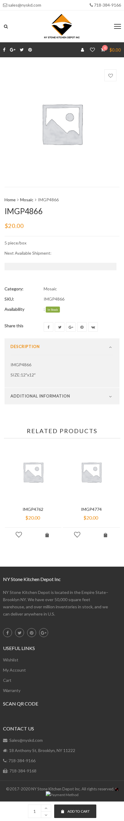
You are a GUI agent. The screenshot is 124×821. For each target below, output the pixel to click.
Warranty (11, 690)
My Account (14, 670)
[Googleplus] (71, 327)
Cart (7, 680)
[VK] (93, 327)
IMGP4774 (91, 509)
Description (25, 346)
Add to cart (78, 811)
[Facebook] (4, 49)
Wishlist (10, 659)
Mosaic (26, 199)
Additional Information (40, 396)
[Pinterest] (30, 49)
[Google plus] (12, 49)
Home (10, 199)
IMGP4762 (33, 509)
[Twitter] (22, 49)
